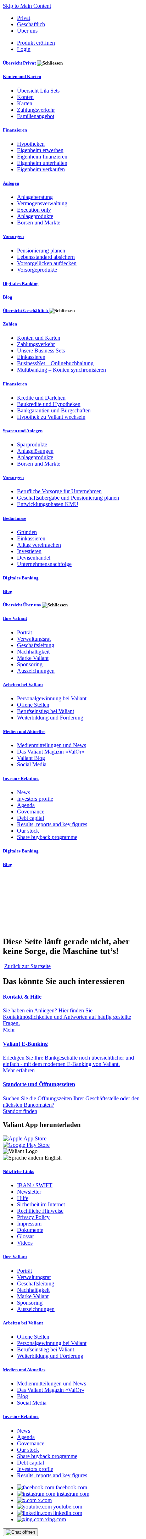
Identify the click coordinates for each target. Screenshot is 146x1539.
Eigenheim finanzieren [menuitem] (42, 157)
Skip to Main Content (27, 6)
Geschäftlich (31, 24)
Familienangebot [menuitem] (35, 116)
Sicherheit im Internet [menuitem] (41, 1204)
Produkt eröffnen (36, 43)
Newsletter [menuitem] (29, 1192)
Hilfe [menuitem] (22, 1198)
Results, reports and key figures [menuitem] (52, 824)
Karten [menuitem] (24, 103)
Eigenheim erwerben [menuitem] (40, 150)
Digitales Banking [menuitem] (21, 283)
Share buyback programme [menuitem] (47, 837)
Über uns (27, 31)
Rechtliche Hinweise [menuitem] (40, 1211)
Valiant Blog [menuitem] (31, 758)
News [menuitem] (23, 792)
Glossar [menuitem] (25, 1236)
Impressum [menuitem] (29, 1224)
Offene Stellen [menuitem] (33, 705)
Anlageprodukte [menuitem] (35, 216)
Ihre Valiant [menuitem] (15, 618)
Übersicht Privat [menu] (20, 63)
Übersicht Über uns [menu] (22, 604)
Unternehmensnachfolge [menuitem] (44, 564)
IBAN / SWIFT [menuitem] (34, 1185)
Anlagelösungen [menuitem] (35, 451)
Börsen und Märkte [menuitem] (38, 223)
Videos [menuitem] (25, 1243)
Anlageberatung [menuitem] (35, 197)
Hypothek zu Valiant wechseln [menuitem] (51, 417)
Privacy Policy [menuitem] (33, 1217)
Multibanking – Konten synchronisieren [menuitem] (61, 370)
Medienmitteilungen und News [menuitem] (51, 745)
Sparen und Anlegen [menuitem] (23, 430)
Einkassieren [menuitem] (31, 357)
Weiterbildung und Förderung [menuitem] (50, 718)
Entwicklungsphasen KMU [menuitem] (47, 504)
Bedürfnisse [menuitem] (14, 518)
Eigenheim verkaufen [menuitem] (41, 169)
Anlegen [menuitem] (11, 183)
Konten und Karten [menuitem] (22, 76)
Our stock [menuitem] (28, 831)
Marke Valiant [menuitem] (33, 658)
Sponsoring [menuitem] (30, 664)
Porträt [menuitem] (24, 632)
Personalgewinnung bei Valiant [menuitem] (51, 698)
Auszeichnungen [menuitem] (36, 671)
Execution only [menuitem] (34, 210)
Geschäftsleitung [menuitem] (35, 645)
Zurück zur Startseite (27, 966)
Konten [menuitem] (25, 97)
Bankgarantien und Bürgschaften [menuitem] (54, 410)
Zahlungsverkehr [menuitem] (36, 110)
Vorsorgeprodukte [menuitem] (37, 270)
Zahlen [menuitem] (10, 324)
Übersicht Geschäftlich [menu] (26, 310)
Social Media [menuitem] (31, 764)
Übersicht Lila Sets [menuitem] (38, 91)
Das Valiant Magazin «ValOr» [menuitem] (50, 752)
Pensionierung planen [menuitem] (41, 251)
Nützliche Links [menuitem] (18, 1171)
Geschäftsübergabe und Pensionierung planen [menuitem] (68, 498)
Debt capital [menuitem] (30, 818)
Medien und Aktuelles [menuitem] (24, 731)
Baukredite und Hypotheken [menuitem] (48, 404)
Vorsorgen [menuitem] (13, 236)
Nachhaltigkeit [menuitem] (33, 652)
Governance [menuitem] (30, 812)
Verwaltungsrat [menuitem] (34, 639)
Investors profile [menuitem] (35, 799)
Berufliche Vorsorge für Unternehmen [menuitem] (59, 491)
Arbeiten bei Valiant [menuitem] (23, 684)
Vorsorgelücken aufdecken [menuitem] (47, 263)
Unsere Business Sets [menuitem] (41, 351)
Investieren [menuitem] (29, 551)
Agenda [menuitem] (26, 805)
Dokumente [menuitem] (30, 1230)
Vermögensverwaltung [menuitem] (42, 203)
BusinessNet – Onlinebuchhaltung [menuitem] (55, 363)
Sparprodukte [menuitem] (32, 444)
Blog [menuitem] (7, 297)
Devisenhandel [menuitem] (33, 558)
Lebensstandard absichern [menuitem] (46, 257)
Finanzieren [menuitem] (15, 130)
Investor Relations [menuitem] (21, 778)
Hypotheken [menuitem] (31, 144)
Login (23, 49)
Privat (23, 18)
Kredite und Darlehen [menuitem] (41, 398)
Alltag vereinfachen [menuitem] (39, 545)
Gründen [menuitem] (27, 532)
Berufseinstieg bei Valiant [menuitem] (45, 711)
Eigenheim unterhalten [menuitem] (42, 163)
